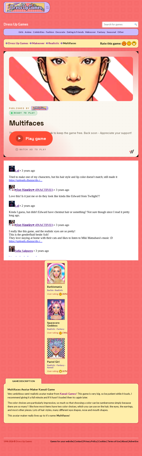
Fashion (50, 32)
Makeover (38, 43)
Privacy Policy (90, 441)
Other (120, 32)
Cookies (102, 441)
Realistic (53, 43)
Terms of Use (114, 441)
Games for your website (61, 441)
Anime (28, 32)
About (124, 441)
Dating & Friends (75, 32)
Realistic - (52, 329)
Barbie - (51, 290)
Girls (20, 32)
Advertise (133, 441)
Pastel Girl (53, 361)
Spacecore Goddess (53, 324)
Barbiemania (54, 286)
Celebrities (38, 32)
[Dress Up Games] (27, 7)
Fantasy (60, 329)
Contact (78, 441)
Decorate (60, 32)
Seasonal (111, 32)
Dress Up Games (18, 43)
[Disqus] (71, 210)
